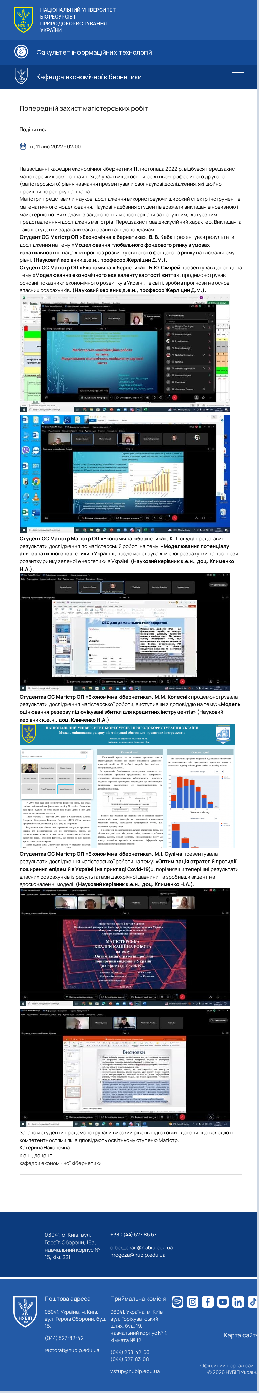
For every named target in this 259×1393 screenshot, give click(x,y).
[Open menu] (237, 77)
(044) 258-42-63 (129, 1352)
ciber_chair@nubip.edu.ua (141, 1247)
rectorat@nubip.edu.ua (72, 1350)
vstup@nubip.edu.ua (135, 1371)
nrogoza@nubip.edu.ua (137, 1254)
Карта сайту (241, 1335)
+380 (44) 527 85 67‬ (133, 1234)
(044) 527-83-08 (129, 1359)
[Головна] (25, 1312)
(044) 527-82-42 (64, 1338)
